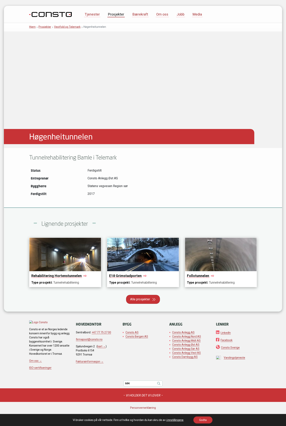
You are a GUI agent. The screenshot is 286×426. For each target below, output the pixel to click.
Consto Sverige (230, 347)
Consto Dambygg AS (185, 356)
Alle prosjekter (140, 299)
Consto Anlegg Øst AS (185, 344)
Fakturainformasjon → (90, 361)
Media (197, 14)
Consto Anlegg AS (183, 332)
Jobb (180, 14)
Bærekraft (140, 14)
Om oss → (35, 360)
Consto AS (132, 332)
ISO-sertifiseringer (40, 367)
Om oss (162, 14)
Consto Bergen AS (136, 336)
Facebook (226, 340)
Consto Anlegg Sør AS (185, 348)
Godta (203, 420)
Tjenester (92, 14)
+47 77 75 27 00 (101, 332)
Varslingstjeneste (234, 357)
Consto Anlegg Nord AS (186, 336)
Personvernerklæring (143, 407)
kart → (101, 346)
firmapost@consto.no (89, 339)
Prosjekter (116, 14)
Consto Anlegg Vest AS (186, 352)
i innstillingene (174, 420)
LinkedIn (226, 332)
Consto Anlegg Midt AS (186, 340)
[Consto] (50, 14)
